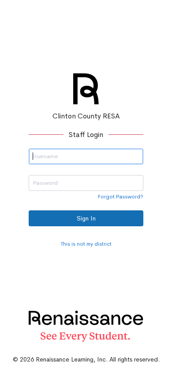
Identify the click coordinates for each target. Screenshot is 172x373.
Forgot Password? (120, 196)
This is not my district (86, 243)
